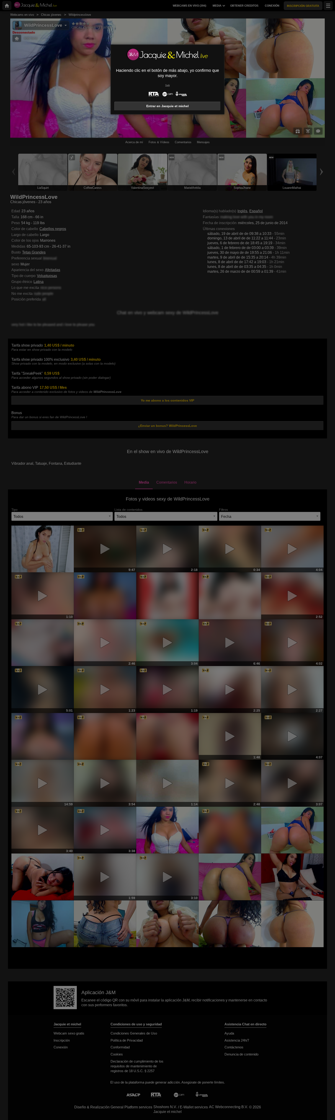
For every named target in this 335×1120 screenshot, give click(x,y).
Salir (167, 85)
